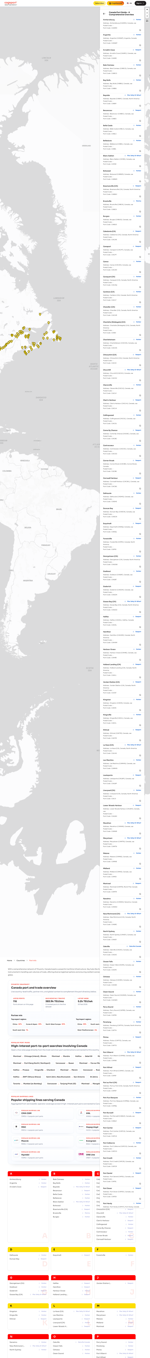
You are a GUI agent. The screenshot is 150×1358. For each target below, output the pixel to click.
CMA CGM (26, 1113)
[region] (75, 482)
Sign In (139, 3)
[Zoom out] (147, 13)
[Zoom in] (147, 9)
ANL (88, 1113)
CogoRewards (117, 3)
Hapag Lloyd (92, 1127)
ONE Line (90, 1155)
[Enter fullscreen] (147, 21)
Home (9, 960)
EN (131, 3)
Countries (21, 960)
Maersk (25, 1141)
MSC (23, 1127)
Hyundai (25, 1155)
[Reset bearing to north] (147, 16)
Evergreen (91, 1141)
